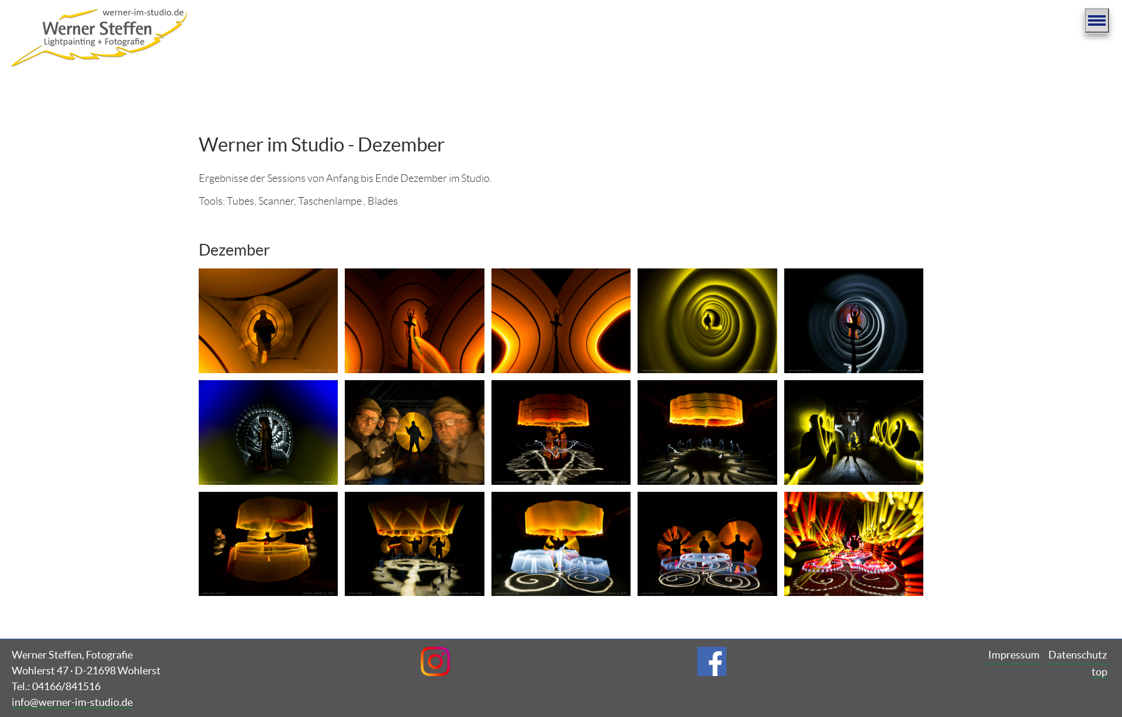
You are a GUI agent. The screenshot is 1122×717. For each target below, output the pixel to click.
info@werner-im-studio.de (72, 702)
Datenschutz (1077, 655)
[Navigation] (1097, 20)
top (1099, 672)
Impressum (1014, 655)
